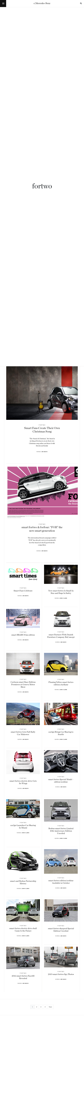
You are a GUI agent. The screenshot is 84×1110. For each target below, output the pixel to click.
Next (50, 1007)
